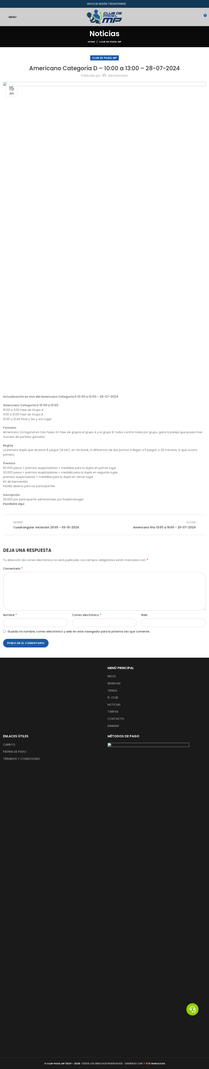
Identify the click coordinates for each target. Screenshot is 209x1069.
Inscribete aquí (13, 504)
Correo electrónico (86, 615)
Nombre (10, 615)
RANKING (113, 726)
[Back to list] (104, 525)
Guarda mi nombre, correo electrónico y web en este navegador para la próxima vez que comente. (79, 631)
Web (144, 615)
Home (91, 41)
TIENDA (112, 691)
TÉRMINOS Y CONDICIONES (21, 759)
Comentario (13, 568)
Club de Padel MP (110, 41)
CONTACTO (116, 719)
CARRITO (9, 745)
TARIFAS (113, 712)
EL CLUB (113, 698)
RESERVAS (114, 683)
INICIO (112, 676)
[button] (192, 1009)
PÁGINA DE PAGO (14, 752)
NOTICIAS (114, 705)
